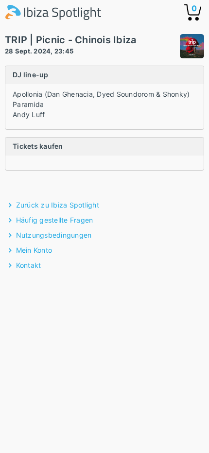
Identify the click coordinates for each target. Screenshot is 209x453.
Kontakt (28, 265)
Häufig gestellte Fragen (54, 220)
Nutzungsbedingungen (54, 235)
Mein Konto (34, 250)
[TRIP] (192, 47)
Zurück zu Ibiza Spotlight (57, 205)
